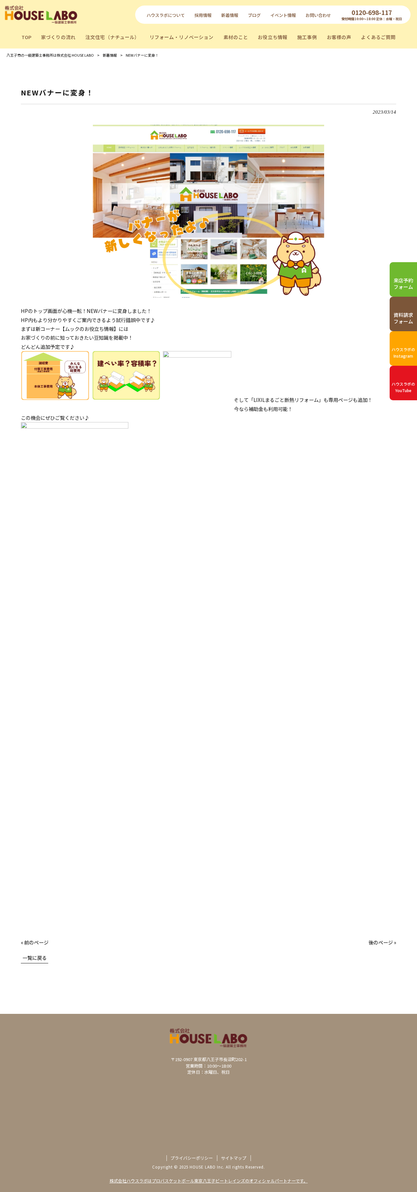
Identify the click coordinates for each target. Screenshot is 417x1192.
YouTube (403, 387)
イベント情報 (283, 15)
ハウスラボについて (166, 15)
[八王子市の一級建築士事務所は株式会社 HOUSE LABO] (41, 14)
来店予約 (403, 283)
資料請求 (403, 318)
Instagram (403, 353)
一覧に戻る (34, 957)
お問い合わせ (318, 15)
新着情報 (229, 15)
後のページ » (382, 942)
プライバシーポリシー (191, 1158)
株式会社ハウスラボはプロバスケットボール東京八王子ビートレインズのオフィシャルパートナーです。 (208, 1181)
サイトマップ (233, 1158)
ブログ (254, 15)
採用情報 (202, 15)
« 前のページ (35, 942)
